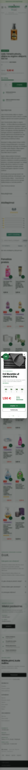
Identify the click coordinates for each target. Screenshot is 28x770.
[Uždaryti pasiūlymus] (24, 354)
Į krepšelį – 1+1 (14, 406)
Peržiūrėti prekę (14, 410)
